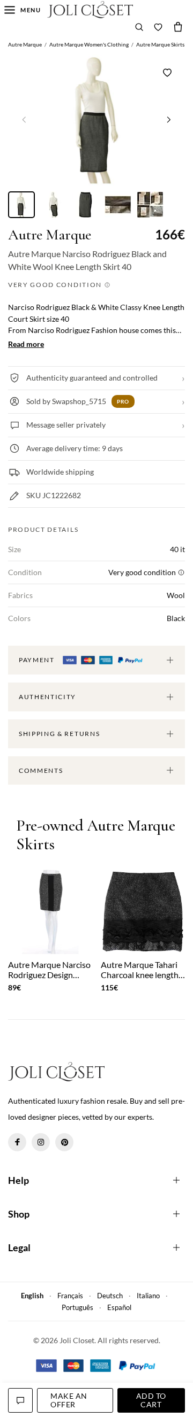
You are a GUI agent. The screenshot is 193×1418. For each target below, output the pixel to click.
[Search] (139, 27)
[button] (169, 119)
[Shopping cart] (178, 26)
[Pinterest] (64, 1142)
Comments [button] (41, 770)
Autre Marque (49, 235)
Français (70, 1295)
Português (77, 1307)
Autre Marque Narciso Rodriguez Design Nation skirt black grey (49, 969)
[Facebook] (17, 1142)
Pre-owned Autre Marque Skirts (95, 835)
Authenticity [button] (47, 697)
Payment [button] (37, 660)
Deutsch (110, 1295)
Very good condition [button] (56, 285)
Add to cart (151, 1400)
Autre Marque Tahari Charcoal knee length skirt (140, 969)
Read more (26, 343)
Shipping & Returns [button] (59, 734)
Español (119, 1307)
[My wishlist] (158, 27)
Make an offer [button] (68, 1400)
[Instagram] (41, 1142)
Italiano (148, 1295)
